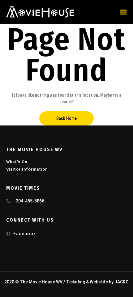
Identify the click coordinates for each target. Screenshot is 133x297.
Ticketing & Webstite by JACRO (97, 281)
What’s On (16, 161)
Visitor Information (27, 169)
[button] (123, 12)
